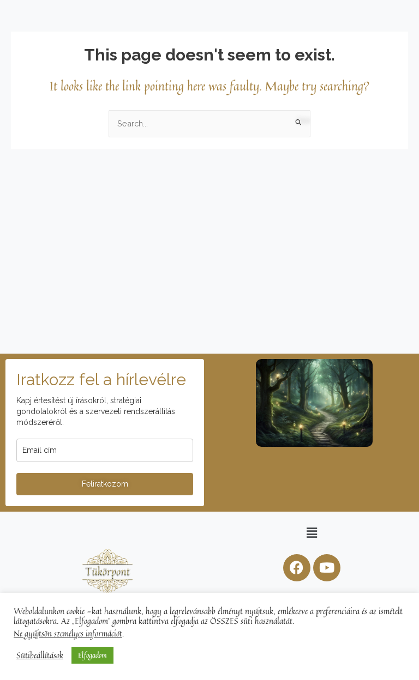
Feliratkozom (105, 483)
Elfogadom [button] (92, 654)
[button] (311, 533)
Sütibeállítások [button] (39, 655)
